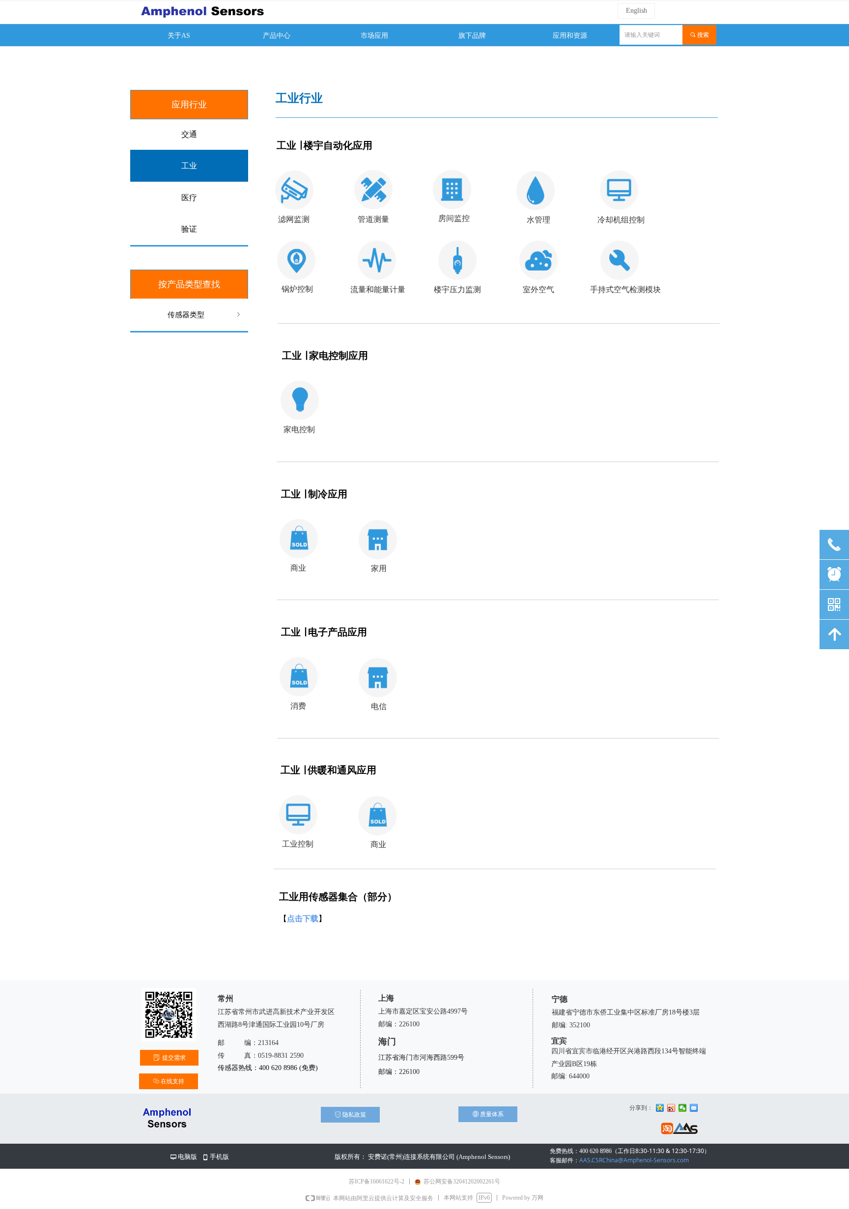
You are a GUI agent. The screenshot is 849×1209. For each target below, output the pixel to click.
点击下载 (302, 918)
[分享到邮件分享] (694, 1108)
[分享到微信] (683, 1108)
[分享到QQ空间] (660, 1108)
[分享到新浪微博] (671, 1108)
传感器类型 (205, 314)
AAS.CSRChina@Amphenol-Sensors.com (619, 1160)
